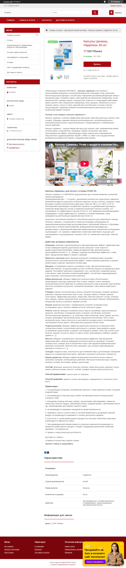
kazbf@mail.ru (14, 148)
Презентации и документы (75, 549)
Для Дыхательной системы (75, 30)
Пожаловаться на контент (66, 565)
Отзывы (10, 62)
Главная (11, 20)
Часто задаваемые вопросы (18, 67)
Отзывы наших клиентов (17, 52)
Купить (97, 64)
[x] (48, 453)
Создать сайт (8, 2)
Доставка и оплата (65, 20)
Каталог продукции (11, 549)
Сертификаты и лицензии (17, 57)
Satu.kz (73, 562)
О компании (39, 546)
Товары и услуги (27, 20)
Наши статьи (70, 546)
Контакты (47, 20)
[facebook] (45, 453)
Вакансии (68, 552)
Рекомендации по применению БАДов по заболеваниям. (19, 46)
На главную (8, 546)
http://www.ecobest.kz (16, 144)
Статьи (10, 40)
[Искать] (95, 12)
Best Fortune (9, 552)
